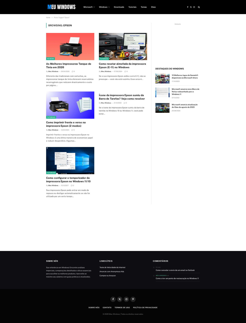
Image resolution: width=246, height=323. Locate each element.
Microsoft (88, 7)
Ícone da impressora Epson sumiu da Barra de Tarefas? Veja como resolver (122, 97)
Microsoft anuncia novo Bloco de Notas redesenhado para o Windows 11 (185, 91)
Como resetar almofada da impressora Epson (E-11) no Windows (122, 65)
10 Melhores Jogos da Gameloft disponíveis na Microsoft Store (185, 76)
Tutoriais (132, 7)
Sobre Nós (94, 308)
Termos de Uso (122, 308)
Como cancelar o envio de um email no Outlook (175, 270)
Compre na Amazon (108, 276)
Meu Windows (53, 71)
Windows (103, 7)
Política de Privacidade (145, 308)
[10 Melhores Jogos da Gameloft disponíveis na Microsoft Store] (162, 78)
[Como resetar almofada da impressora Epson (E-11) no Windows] (123, 46)
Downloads (119, 7)
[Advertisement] (177, 44)
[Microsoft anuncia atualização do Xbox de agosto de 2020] (162, 108)
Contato (107, 308)
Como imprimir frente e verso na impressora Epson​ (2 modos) (66, 124)
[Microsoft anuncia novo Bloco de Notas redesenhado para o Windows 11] (162, 92)
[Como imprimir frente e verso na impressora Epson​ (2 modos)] (70, 105)
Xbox (153, 7)
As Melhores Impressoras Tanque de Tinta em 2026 (68, 65)
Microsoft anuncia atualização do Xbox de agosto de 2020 (185, 106)
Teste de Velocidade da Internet (112, 267)
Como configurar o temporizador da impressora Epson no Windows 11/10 (68, 179)
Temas (144, 7)
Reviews (50, 58)
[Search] (198, 7)
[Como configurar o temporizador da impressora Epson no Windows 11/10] (70, 160)
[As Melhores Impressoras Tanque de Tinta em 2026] (70, 46)
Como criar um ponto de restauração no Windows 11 (177, 278)
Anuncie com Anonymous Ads (112, 271)
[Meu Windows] (61, 7)
